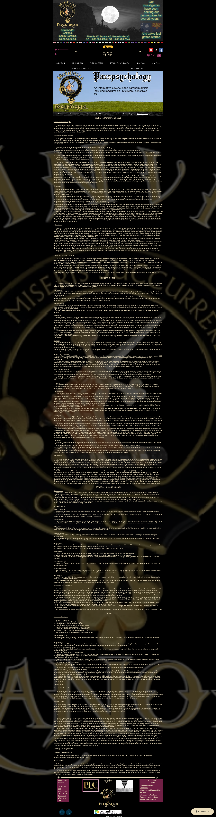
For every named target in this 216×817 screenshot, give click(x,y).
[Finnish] (83, 42)
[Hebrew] (100, 42)
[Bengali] (61, 42)
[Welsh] (67, 42)
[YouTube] (151, 50)
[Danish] (70, 42)
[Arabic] (57, 42)
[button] (108, 47)
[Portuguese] (129, 42)
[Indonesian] (109, 42)
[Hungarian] (106, 42)
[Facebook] (161, 50)
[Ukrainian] (152, 42)
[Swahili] (142, 42)
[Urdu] (155, 42)
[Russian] (132, 42)
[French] (87, 42)
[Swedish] (139, 42)
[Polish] (126, 42)
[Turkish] (148, 42)
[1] (114, 385)
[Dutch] (122, 42)
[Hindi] (103, 42)
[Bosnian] (64, 42)
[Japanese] (116, 42)
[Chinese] (161, 42)
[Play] (56, 50)
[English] (54, 42)
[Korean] (119, 42)
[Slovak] (135, 42)
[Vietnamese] (158, 42)
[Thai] (145, 42)
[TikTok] (156, 50)
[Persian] (80, 42)
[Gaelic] (93, 42)
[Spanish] (77, 42)
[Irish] (90, 42)
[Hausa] (96, 42)
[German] (74, 42)
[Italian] (113, 42)
